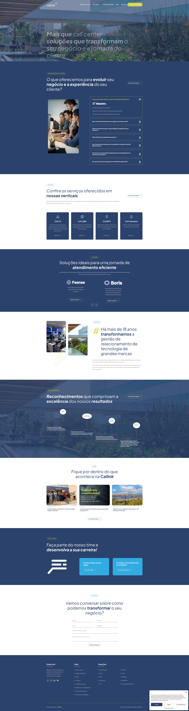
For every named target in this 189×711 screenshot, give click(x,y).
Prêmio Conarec (111, 420)
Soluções (96, 4)
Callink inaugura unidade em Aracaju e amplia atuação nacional (61, 509)
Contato (123, 4)
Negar (168, 704)
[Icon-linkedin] (54, 680)
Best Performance (87, 416)
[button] (186, 692)
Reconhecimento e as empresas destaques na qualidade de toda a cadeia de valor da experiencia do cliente (107, 438)
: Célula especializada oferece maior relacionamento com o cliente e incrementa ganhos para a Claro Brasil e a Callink (130, 443)
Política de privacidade (168, 708)
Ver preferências (181, 704)
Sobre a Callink (84, 4)
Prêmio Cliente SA (136, 425)
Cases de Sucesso (108, 4)
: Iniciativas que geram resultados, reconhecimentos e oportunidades (56, 428)
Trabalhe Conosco (135, 4)
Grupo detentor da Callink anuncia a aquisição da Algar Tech (94, 509)
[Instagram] (51, 680)
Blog (117, 4)
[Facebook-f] (48, 680)
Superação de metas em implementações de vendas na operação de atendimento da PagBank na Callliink (82, 433)
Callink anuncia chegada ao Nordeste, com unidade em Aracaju (126, 509)
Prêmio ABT (63, 411)
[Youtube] (57, 680)
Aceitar (157, 704)
